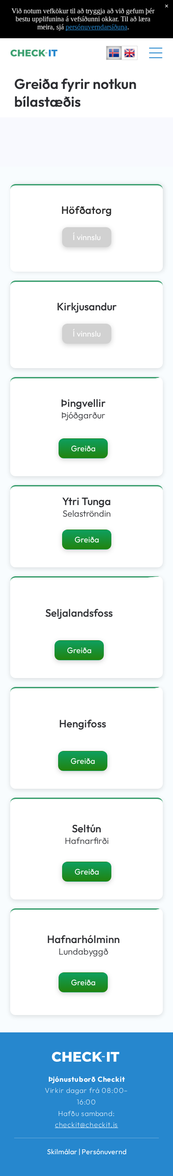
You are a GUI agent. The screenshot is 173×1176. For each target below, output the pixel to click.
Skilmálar (62, 1151)
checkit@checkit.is (86, 1124)
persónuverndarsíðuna (96, 27)
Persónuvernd (104, 1151)
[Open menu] (155, 53)
